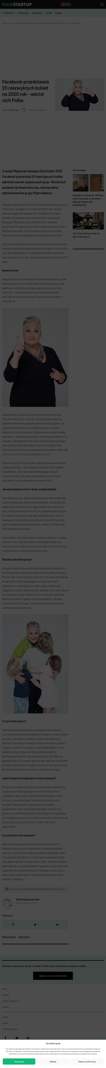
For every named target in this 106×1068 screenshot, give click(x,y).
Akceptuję (19, 1061)
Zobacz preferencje (87, 1061)
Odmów (53, 1061)
